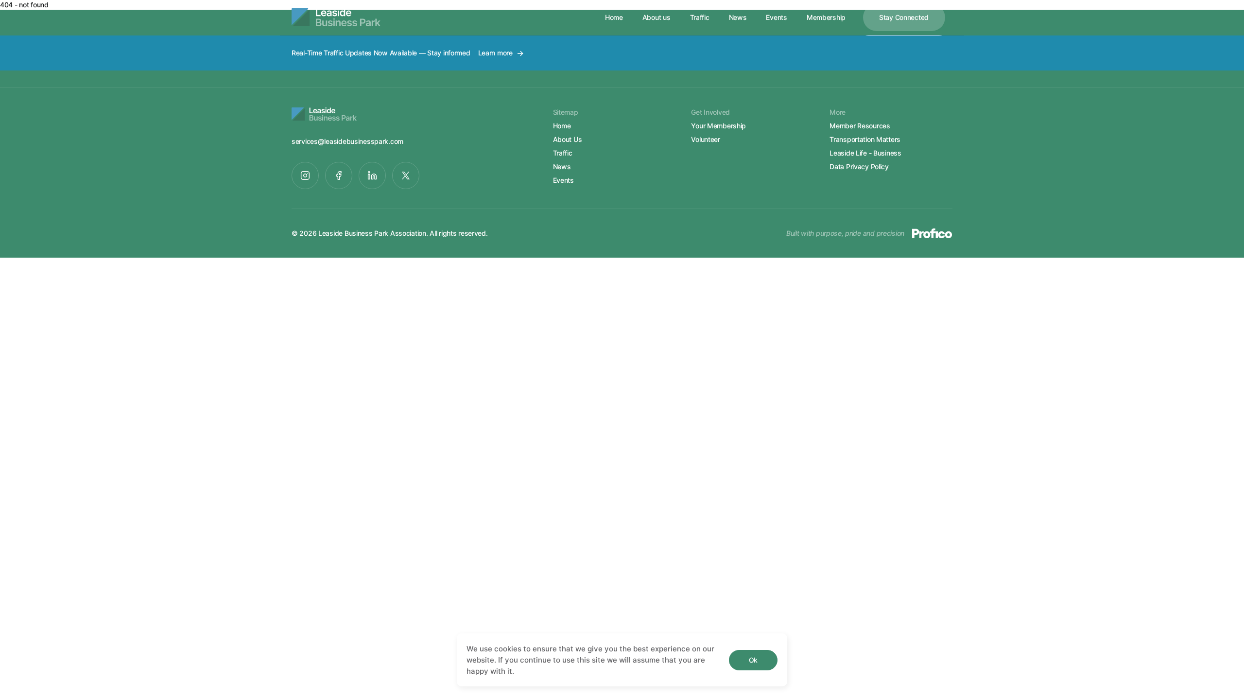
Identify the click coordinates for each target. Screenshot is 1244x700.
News (738, 17)
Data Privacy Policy (859, 166)
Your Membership (718, 126)
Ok (753, 660)
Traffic (699, 17)
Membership (826, 17)
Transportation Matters (864, 139)
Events (776, 17)
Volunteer (705, 139)
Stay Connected (904, 17)
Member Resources (859, 126)
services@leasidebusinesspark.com (347, 141)
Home (614, 17)
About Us (567, 139)
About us (656, 17)
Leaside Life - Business (865, 153)
